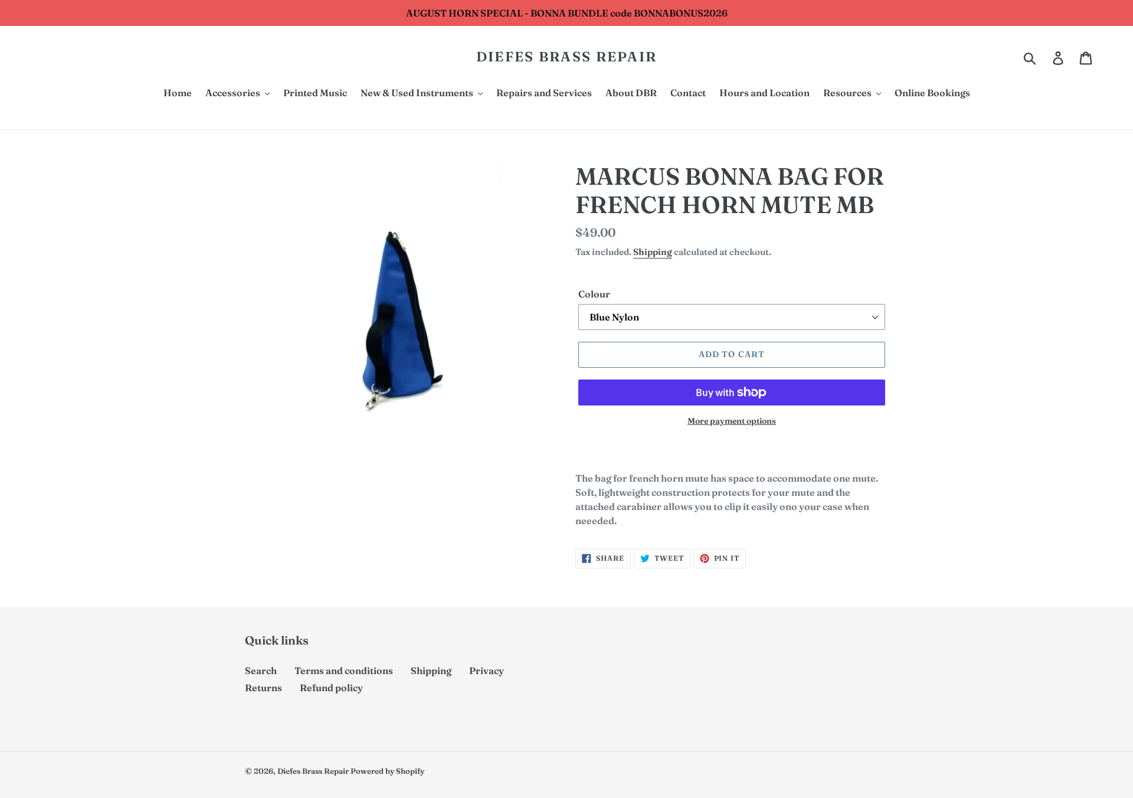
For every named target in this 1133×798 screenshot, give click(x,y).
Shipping (652, 251)
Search (261, 670)
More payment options (731, 421)
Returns (263, 688)
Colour (594, 294)
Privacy (486, 670)
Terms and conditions (343, 670)
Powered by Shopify (387, 771)
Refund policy (331, 688)
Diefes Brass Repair (566, 57)
